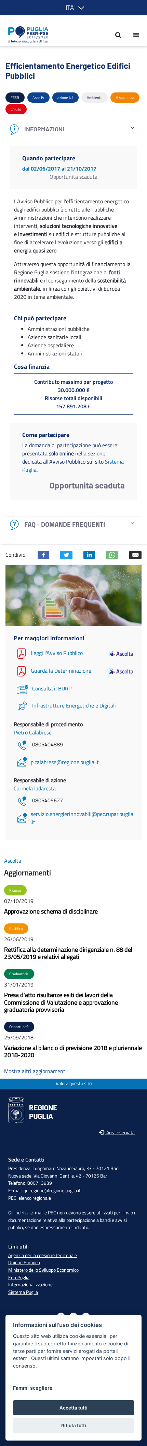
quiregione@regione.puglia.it (52, 1190)
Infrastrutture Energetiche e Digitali (74, 705)
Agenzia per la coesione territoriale (42, 1255)
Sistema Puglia (23, 1292)
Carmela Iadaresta (35, 788)
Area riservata (120, 1132)
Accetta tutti (73, 1408)
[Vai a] (26, 34)
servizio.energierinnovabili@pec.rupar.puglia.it (82, 818)
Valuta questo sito (74, 1083)
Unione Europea (24, 1262)
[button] (73, 8)
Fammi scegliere (33, 1388)
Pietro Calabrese (33, 732)
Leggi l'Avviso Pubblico (57, 653)
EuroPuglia (18, 1277)
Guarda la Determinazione (61, 671)
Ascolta (124, 653)
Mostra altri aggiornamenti (35, 1071)
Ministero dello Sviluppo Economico (43, 1270)
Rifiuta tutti (73, 1425)
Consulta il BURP (51, 688)
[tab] (73, 129)
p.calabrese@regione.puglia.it (65, 762)
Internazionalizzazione (30, 1284)
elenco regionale (34, 1198)
